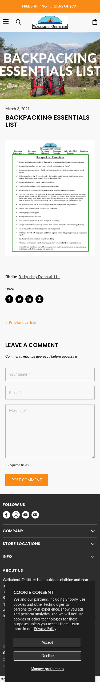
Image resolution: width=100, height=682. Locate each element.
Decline (47, 655)
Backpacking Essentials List (39, 277)
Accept (47, 642)
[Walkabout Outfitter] (50, 22)
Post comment (26, 480)
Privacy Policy (45, 628)
